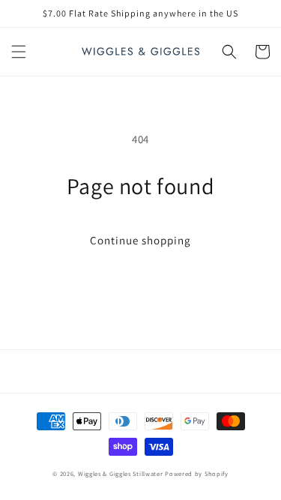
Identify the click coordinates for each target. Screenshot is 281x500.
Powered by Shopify (197, 473)
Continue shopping (140, 240)
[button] (18, 51)
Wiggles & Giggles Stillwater (120, 473)
